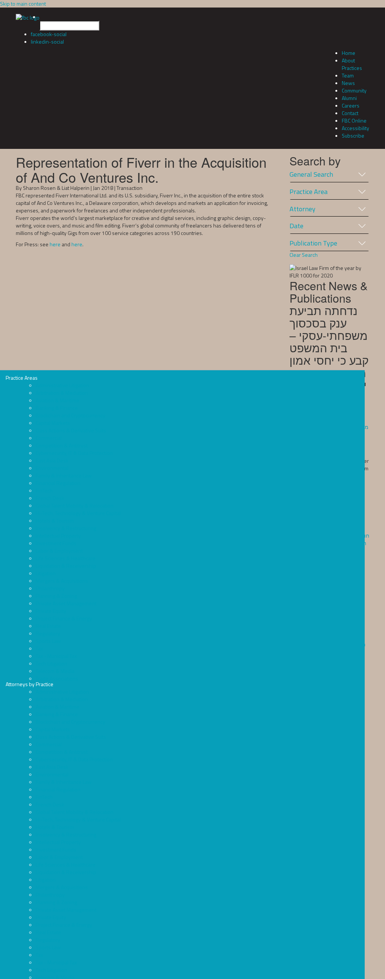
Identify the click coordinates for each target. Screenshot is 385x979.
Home (348, 53)
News (348, 83)
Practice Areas (63, 528)
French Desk (50, 498)
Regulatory (48, 633)
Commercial (49, 438)
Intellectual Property (58, 536)
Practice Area (308, 191)
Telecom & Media (55, 671)
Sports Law (48, 641)
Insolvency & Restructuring (66, 528)
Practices (352, 68)
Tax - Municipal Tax (56, 656)
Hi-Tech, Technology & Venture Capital (78, 513)
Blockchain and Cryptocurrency (70, 415)
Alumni (349, 98)
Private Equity (51, 611)
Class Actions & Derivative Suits (71, 430)
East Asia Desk (52, 460)
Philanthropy (50, 588)
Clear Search (304, 255)
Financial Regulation (58, 483)
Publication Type (313, 243)
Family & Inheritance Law (64, 475)
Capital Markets (53, 423)
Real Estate (48, 626)
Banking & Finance (57, 408)
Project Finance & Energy (64, 618)
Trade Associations (57, 678)
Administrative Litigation (62, 385)
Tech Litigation (51, 663)
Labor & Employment (59, 551)
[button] (200, 21)
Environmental (52, 468)
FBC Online (354, 120)
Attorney (302, 209)
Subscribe (353, 135)
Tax (39, 648)
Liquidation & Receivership (66, 566)
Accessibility (355, 128)
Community (354, 90)
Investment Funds (56, 543)
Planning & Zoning (56, 596)
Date (296, 226)
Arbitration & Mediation (62, 393)
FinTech (44, 490)
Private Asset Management (66, 603)
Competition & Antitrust (62, 445)
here (55, 244)
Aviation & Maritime (57, 400)
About (348, 60)
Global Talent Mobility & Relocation (75, 505)
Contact (350, 113)
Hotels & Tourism (55, 520)
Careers (350, 105)
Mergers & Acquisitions (62, 581)
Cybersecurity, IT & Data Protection (74, 453)
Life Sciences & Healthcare (65, 558)
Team (348, 75)
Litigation (46, 573)
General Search (311, 174)
